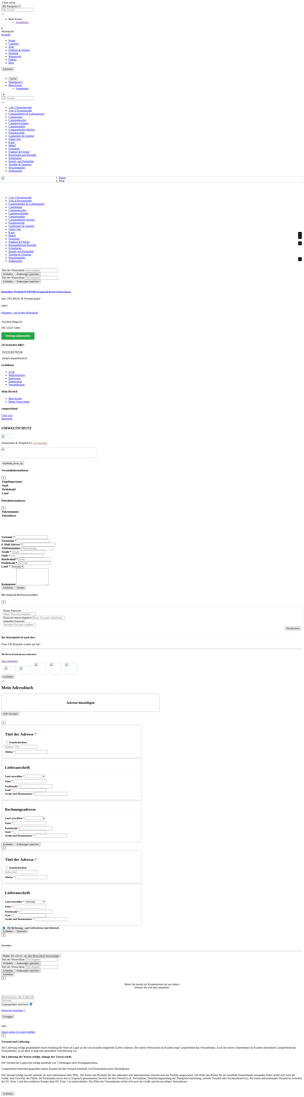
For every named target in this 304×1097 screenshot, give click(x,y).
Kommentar (8, 584)
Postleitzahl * (9, 562)
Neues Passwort (12, 610)
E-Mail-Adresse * (11, 544)
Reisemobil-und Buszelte (22, 154)
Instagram (6, 418)
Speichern (22, 931)
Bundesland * (9, 559)
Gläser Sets (14, 139)
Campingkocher (17, 120)
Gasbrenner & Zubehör (21, 135)
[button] (15, 85)
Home (62, 177)
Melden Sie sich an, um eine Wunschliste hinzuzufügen (31, 956)
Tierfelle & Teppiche (19, 164)
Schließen (8, 274)
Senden (20, 587)
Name (9, 781)
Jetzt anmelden (9, 661)
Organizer (14, 148)
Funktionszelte (16, 132)
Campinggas (15, 116)
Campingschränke (18, 123)
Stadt (9, 790)
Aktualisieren (292, 628)
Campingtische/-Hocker (21, 129)
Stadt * (5, 555)
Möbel (12, 145)
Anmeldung (22, 22)
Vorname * (8, 537)
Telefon (10, 752)
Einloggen (8, 1016)
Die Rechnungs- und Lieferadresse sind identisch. (33, 928)
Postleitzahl (12, 786)
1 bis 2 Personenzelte (20, 107)
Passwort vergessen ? (13, 1010)
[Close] (2, 681)
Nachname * (8, 540)
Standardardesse (18, 742)
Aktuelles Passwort (13, 621)
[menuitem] (155, 40)
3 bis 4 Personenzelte (20, 110)
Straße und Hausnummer (19, 794)
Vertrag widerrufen (18, 335)
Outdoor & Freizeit (19, 151)
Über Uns (6, 415)
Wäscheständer (16, 167)
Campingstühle (16, 126)
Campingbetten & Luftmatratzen (26, 113)
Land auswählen (14, 776)
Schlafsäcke (15, 158)
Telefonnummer (10, 548)
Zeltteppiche (15, 170)
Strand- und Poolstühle (21, 161)
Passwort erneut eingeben (17, 617)
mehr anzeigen (10, 713)
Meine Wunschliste (19, 401)
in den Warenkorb (19, 312)
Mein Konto (15, 398)
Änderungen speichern (28, 274)
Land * (5, 566)
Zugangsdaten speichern (15, 1004)
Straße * (6, 551)
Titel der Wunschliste (13, 270)
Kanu (11, 142)
